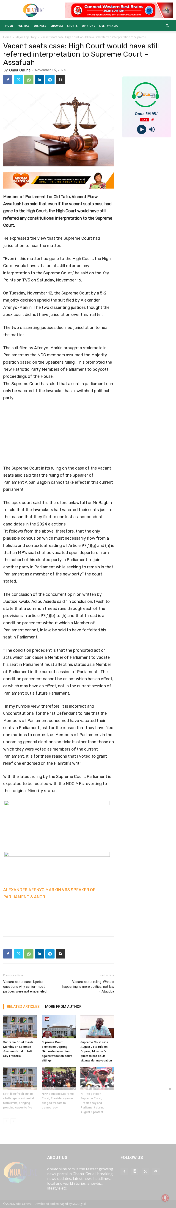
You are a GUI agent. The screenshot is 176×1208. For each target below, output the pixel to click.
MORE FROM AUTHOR (63, 1006)
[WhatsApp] (28, 79)
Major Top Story (26, 37)
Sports (72, 25)
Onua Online (19, 70)
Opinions (88, 25)
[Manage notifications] (165, 1198)
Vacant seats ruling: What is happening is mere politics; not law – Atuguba (88, 986)
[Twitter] (18, 79)
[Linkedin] (39, 79)
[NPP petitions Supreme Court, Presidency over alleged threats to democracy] (58, 1078)
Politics (23, 25)
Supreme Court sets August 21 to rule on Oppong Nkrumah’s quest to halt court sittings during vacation (96, 1051)
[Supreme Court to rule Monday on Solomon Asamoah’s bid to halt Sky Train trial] (20, 1026)
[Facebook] (7, 79)
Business (39, 25)
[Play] (141, 129)
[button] (167, 25)
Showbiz (56, 25)
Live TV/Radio (108, 25)
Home (9, 25)
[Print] (60, 79)
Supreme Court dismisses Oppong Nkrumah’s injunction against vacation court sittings (57, 1051)
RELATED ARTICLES (23, 1006)
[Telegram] (50, 79)
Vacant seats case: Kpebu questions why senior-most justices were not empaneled (25, 986)
